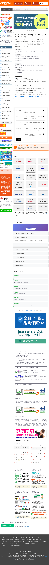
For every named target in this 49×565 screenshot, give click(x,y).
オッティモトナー (24, 551)
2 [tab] (29, 31)
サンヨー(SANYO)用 (6, 95)
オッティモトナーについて (24, 537)
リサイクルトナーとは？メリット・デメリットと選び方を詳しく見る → (29, 96)
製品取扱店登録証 (5, 38)
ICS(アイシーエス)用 (6, 115)
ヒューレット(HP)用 (6, 77)
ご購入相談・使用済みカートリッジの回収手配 (37, 541)
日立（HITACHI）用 (6, 72)
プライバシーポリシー (36, 537)
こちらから (17, 517)
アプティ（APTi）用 (6, 90)
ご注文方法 (17, 539)
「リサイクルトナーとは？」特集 (29, 310)
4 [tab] (33, 31)
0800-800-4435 (23, 524)
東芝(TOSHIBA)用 (5, 118)
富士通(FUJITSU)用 (6, 83)
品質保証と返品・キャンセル (37, 543)
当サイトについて (13, 537)
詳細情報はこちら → (30, 228)
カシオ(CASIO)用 (5, 98)
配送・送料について (37, 539)
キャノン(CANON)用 (6, 50)
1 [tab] (27, 31)
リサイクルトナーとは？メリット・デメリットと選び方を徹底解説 (15, 543)
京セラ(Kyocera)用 (6, 69)
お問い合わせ (4, 537)
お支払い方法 (4, 541)
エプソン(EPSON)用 (6, 53)
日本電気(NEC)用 (5, 92)
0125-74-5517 (26, 526)
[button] (30, 233)
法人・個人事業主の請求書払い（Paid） (18, 541)
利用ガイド (4, 545)
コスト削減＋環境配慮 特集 (14, 545)
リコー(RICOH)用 (5, 60)
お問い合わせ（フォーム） (7, 525)
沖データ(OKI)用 (5, 67)
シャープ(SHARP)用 (6, 100)
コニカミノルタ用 (5, 75)
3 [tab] (31, 31)
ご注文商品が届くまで (26, 539)
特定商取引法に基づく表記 (7, 539)
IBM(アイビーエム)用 (6, 80)
